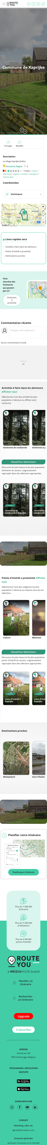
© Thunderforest (22, 226)
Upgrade (24, 1016)
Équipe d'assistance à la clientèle (24, 1143)
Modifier (20, 146)
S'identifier (23, 1030)
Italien (35, 171)
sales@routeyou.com (24, 1130)
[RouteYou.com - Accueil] (12, 4)
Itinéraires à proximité (12, 300)
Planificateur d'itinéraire (24, 872)
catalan (24, 174)
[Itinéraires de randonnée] (16, 428)
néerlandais (8, 177)
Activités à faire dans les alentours (21, 246)
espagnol (33, 174)
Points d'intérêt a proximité (17, 251)
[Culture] (16, 618)
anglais (16, 174)
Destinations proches (15, 256)
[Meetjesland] (16, 758)
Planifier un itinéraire (26, 982)
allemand (7, 174)
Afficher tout (9, 391)
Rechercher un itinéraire (25, 998)
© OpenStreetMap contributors (36, 226)
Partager (8, 146)
